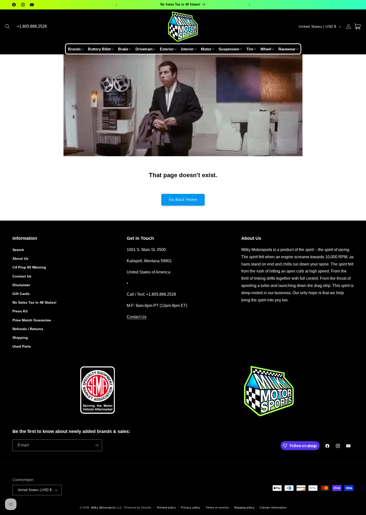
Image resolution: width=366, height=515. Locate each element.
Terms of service (217, 507)
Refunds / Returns (27, 329)
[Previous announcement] (116, 4)
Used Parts (21, 346)
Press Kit (20, 311)
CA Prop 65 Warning (29, 267)
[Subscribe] (96, 445)
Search (18, 250)
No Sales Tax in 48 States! (34, 302)
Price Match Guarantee (31, 320)
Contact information (273, 507)
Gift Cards (21, 294)
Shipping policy (244, 507)
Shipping (20, 338)
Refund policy (166, 507)
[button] (7, 26)
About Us (20, 258)
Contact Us (21, 276)
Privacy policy (190, 507)
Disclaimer (21, 285)
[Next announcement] (249, 4)
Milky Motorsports (103, 507)
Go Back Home (183, 199)
